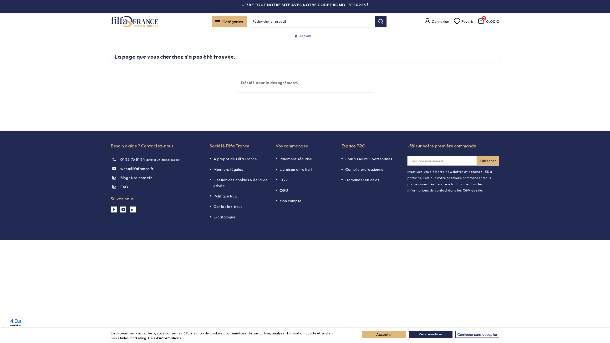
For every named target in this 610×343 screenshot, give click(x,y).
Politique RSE (225, 196)
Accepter (384, 334)
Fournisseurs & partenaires (368, 158)
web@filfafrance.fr (137, 168)
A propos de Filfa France (235, 158)
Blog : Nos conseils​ (136, 177)
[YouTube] (123, 209)
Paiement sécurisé (296, 158)
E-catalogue (225, 217)
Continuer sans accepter (477, 334)
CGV (284, 179)
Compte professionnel (364, 169)
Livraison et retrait (296, 169)
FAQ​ (124, 186)
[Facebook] (114, 209)
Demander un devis (362, 179)
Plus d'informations (164, 338)
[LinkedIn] (133, 209)
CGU (284, 190)
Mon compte (291, 200)
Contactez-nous (228, 206)
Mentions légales (228, 169)
